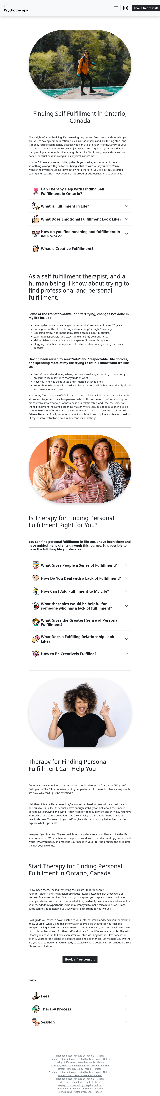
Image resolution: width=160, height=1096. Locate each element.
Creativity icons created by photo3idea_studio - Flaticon (80, 1065)
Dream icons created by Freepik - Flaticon (80, 1068)
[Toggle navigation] (116, 8)
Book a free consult (146, 8)
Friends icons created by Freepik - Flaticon (80, 1075)
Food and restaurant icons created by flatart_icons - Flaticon (80, 1058)
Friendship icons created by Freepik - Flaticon (80, 1055)
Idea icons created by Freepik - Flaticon (80, 1081)
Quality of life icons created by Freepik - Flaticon (80, 1062)
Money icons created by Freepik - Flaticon (80, 1085)
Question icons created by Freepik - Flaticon (80, 1088)
